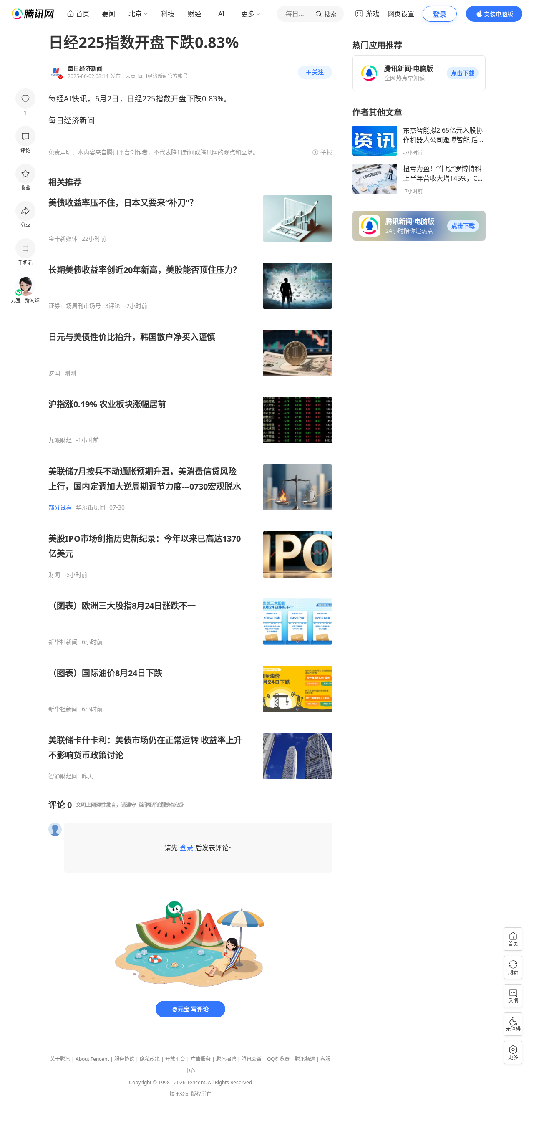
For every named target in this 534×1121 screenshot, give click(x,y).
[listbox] (190, 478)
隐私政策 (150, 1059)
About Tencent (92, 1059)
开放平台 (175, 1059)
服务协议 (124, 1059)
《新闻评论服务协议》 (161, 804)
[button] (463, 73)
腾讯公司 (180, 1094)
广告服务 (201, 1059)
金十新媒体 (63, 239)
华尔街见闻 (90, 507)
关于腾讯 (60, 1059)
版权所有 (201, 1094)
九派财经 (60, 440)
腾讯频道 (305, 1059)
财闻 (54, 373)
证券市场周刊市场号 (74, 306)
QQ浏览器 (278, 1059)
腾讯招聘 (226, 1059)
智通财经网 (63, 776)
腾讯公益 (252, 1059)
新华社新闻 (63, 642)
